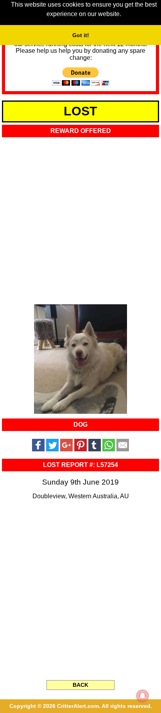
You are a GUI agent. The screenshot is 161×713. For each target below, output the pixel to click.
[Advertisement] (80, 218)
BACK (80, 685)
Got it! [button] (80, 35)
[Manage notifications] (142, 696)
